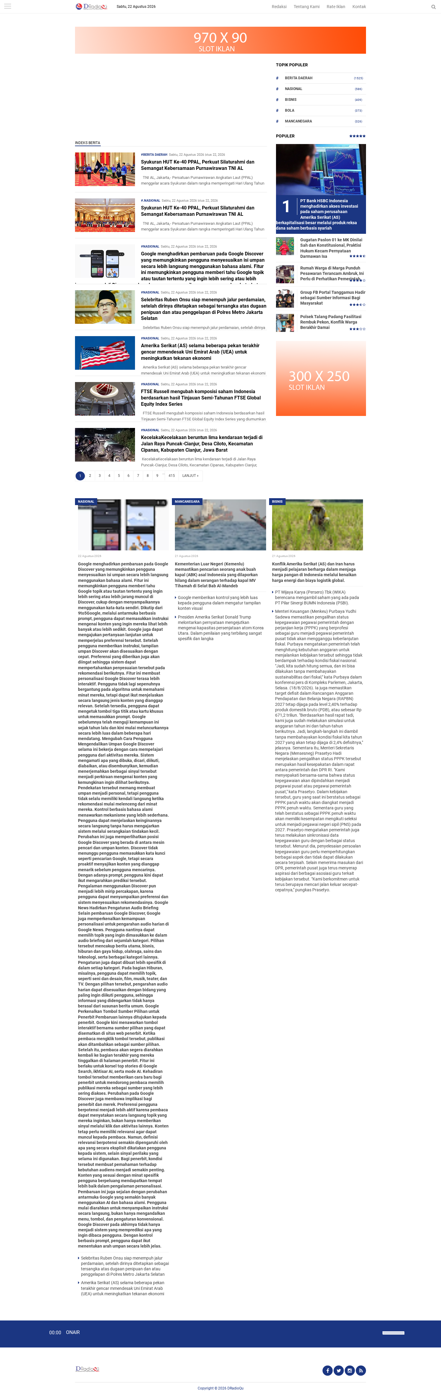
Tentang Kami (307, 6)
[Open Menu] (7, 7)
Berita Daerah (298, 78)
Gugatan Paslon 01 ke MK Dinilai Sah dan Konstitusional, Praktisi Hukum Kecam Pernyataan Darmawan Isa (331, 248)
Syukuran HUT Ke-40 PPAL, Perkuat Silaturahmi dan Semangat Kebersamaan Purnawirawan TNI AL (197, 165)
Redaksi (279, 6)
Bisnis (290, 100)
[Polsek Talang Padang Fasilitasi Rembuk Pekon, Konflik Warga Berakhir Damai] (285, 322)
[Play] (19, 1333)
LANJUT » (190, 476)
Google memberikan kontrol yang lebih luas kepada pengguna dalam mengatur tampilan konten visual (219, 603)
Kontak (359, 6)
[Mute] (375, 1332)
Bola (289, 110)
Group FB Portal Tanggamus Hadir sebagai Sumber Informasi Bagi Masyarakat (332, 298)
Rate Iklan (336, 6)
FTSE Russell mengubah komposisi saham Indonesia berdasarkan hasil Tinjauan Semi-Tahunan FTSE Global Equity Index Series (201, 398)
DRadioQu (235, 1388)
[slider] (393, 1336)
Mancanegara (298, 121)
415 (172, 476)
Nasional (293, 89)
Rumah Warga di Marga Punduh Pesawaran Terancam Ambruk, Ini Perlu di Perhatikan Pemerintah (332, 273)
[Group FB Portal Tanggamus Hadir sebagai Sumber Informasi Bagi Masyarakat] (285, 298)
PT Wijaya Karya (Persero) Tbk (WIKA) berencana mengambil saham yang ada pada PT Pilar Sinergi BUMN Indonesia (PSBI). (317, 597)
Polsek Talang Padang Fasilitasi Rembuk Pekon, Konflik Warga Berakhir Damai (331, 322)
